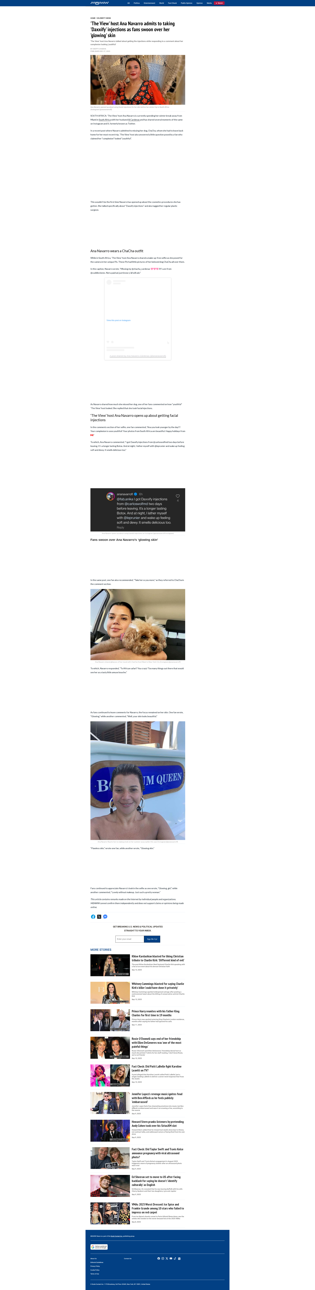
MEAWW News (95, 1236)
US (128, 3)
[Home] (99, 3)
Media (209, 3)
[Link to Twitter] (167, 1258)
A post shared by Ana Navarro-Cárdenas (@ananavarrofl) (138, 356)
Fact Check (172, 3)
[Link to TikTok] (175, 1259)
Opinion (200, 3)
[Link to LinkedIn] (179, 1258)
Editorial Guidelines (96, 1262)
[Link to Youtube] (171, 1258)
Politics (137, 3)
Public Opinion (186, 3)
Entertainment (149, 3)
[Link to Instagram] (163, 1258)
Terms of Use (94, 1274)
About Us (93, 1258)
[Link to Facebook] (159, 1258)
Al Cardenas (134, 119)
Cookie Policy (94, 1270)
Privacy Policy (95, 1266)
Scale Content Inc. (117, 1236)
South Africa (105, 119)
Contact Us (127, 1258)
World (161, 3)
